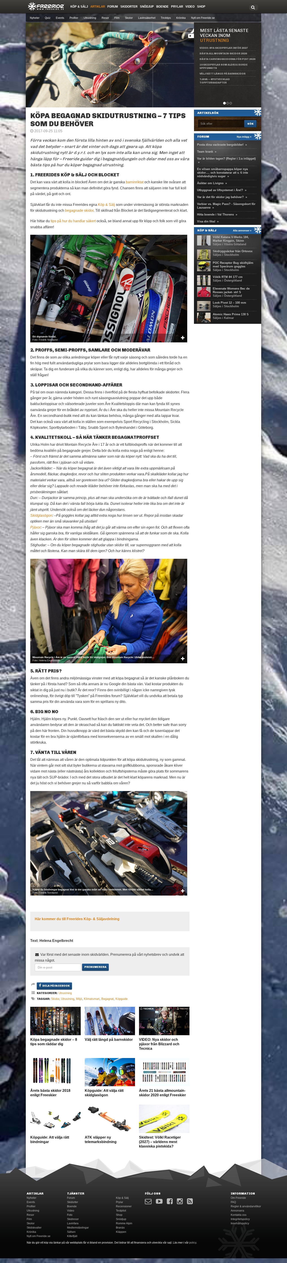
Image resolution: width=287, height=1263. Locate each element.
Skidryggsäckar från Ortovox (232, 251)
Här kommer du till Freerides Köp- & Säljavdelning (77, 919)
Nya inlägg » (244, 136)
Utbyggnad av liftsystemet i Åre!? (220, 190)
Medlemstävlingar (78, 1227)
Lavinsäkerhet (146, 17)
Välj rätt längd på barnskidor (223, 73)
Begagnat (107, 999)
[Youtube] (159, 1201)
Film (117, 17)
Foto (69, 1214)
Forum (112, 6)
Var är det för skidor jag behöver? (220, 197)
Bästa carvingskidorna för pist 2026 (227, 59)
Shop (201, 6)
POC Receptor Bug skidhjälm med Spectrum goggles (233, 264)
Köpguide (121, 999)
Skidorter (128, 6)
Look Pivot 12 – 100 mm (229, 302)
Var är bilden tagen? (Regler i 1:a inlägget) (226, 158)
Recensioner (124, 1206)
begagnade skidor (79, 210)
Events (60, 17)
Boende (162, 6)
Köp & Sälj (79, 6)
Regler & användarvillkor (246, 1206)
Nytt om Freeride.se (203, 17)
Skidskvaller (34, 1227)
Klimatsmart (92, 999)
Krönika (181, 17)
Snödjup (147, 6)
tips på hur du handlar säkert (73, 221)
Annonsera (237, 1210)
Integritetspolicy (240, 1219)
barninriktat (135, 182)
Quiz (47, 17)
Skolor (129, 17)
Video (190, 6)
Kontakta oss (238, 1214)
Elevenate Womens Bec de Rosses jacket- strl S (231, 290)
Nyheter (34, 17)
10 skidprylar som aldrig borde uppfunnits (224, 66)
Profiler (74, 17)
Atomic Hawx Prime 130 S (231, 314)
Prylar (177, 6)
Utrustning (90, 17)
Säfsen (71, 1231)
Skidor (55, 999)
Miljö (79, 999)
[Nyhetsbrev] (148, 1201)
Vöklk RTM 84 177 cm (228, 277)
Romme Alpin (124, 1223)
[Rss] (190, 1201)
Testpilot (121, 1210)
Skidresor (73, 1219)
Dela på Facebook (56, 985)
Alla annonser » (242, 230)
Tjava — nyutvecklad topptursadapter (215, 81)
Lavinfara (72, 1223)
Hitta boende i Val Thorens (215, 214)
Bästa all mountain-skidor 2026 (223, 53)
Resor (105, 17)
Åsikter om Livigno (210, 183)
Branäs (120, 1227)
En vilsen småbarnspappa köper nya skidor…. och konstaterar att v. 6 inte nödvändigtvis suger (222, 172)
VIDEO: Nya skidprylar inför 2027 (224, 48)
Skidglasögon (41, 515)
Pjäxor (35, 527)
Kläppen (121, 1231)
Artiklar (97, 6)
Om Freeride (238, 1197)
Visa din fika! (206, 221)
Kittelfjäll (72, 1236)
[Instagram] (180, 1201)
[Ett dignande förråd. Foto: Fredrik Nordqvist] (108, 288)
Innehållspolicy (240, 1223)
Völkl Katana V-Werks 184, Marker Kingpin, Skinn (231, 238)
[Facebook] (170, 1201)
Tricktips (166, 17)
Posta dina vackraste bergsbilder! (220, 144)
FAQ (233, 1202)
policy (192, 1242)
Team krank (205, 151)
